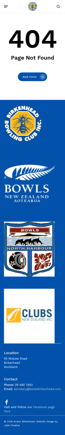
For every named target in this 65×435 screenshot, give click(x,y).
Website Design (45, 421)
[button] (6, 6)
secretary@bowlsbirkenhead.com (37, 389)
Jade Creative (12, 425)
